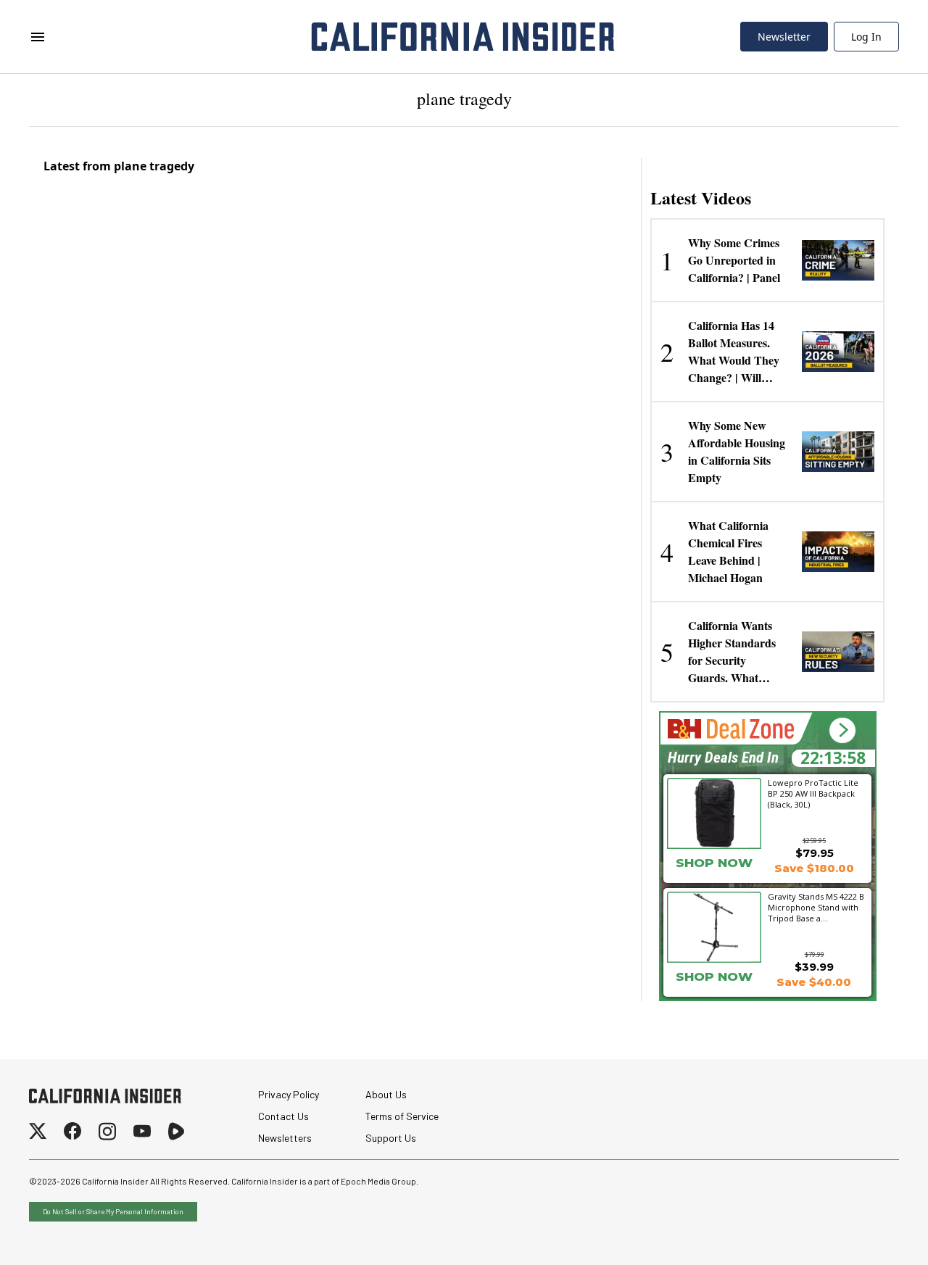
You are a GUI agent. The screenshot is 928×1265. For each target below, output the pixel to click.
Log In (866, 36)
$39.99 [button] (814, 967)
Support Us (390, 1138)
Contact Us (283, 1116)
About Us (386, 1094)
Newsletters (285, 1138)
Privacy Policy (288, 1094)
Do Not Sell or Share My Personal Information (113, 1211)
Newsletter (784, 36)
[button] (842, 730)
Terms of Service (402, 1116)
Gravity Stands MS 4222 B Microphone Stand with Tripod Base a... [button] (816, 907)
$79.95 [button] (814, 853)
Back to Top (873, 1236)
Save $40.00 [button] (813, 982)
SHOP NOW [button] (714, 862)
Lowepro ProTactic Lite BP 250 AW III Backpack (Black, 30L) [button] (813, 793)
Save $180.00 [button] (814, 868)
